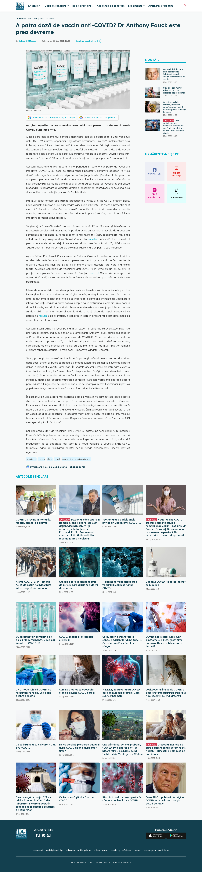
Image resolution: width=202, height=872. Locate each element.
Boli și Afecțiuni (35, 18)
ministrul (94, 273)
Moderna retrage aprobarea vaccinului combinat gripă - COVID (119, 585)
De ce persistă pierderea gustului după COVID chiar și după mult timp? (79, 747)
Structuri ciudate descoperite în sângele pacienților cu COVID (121, 799)
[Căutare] (185, 5)
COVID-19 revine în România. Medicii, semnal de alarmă (33, 521)
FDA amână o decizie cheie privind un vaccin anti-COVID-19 (121, 521)
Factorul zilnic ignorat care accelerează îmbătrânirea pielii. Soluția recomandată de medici (174, 74)
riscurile (43, 315)
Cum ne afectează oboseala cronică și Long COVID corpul (77, 691)
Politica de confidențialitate (78, 850)
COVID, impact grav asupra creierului (76, 638)
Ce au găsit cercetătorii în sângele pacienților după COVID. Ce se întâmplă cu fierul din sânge (122, 641)
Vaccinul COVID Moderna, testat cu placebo (166, 583)
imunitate (93, 239)
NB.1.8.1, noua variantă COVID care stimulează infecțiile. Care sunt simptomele (121, 692)
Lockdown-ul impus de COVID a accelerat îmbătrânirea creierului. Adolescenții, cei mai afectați (166, 692)
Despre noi (38, 850)
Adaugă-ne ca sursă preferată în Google (53, 117)
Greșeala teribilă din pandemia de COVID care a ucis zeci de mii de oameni (78, 585)
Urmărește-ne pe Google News (100, 117)
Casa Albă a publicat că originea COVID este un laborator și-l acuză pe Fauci (165, 800)
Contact (137, 850)
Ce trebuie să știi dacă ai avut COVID (77, 799)
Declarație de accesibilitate (156, 850)
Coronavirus (49, 18)
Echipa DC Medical (27, 41)
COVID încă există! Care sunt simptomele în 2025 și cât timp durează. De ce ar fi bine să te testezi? (164, 641)
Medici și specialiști (54, 850)
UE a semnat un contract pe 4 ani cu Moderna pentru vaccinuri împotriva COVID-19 (35, 640)
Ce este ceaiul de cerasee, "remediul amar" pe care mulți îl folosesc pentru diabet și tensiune (174, 107)
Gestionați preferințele (121, 850)
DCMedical (21, 18)
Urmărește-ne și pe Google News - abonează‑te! (57, 466)
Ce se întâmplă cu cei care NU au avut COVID (36, 746)
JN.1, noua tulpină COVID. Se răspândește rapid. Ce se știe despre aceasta (33, 692)
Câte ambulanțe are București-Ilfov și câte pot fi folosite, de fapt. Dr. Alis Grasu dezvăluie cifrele (173, 127)
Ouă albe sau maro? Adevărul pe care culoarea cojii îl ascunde (174, 90)
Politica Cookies (101, 850)
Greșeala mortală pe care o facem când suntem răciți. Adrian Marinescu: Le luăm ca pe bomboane (166, 749)
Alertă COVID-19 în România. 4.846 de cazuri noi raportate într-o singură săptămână (33, 585)
